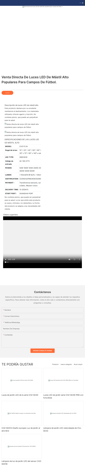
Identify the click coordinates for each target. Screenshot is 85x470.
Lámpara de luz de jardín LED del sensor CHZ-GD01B (22, 462)
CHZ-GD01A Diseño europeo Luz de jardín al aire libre (21, 429)
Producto (55, 364)
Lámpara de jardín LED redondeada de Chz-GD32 (62, 429)
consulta (7, 92)
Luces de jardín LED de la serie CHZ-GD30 (20, 395)
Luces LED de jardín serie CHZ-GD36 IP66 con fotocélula (63, 396)
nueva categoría (66, 364)
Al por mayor (78, 364)
